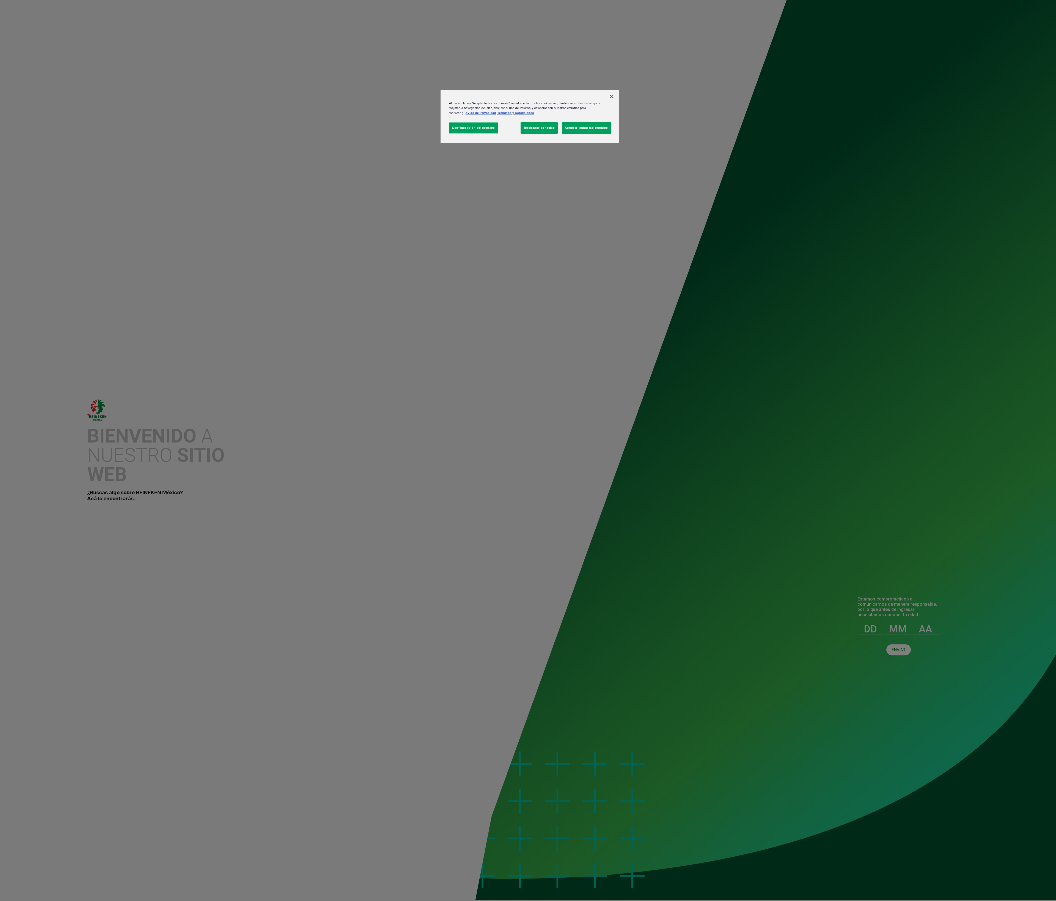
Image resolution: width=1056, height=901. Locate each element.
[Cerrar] (612, 97)
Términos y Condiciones (515, 113)
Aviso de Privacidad (481, 113)
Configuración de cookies (473, 128)
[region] (530, 116)
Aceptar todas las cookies (586, 128)
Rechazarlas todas (539, 128)
